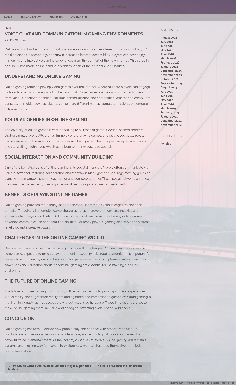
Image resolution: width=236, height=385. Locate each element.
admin (24, 40)
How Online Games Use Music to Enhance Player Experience (50, 366)
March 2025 (168, 108)
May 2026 (167, 50)
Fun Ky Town (117, 6)
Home (8, 17)
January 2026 (169, 66)
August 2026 (169, 37)
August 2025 (169, 87)
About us (56, 17)
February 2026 (170, 62)
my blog (10, 27)
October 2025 (169, 79)
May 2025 (167, 100)
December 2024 (171, 120)
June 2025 (167, 95)
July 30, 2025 (12, 40)
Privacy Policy (31, 17)
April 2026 (167, 54)
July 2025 (167, 91)
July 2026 (167, 41)
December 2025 (171, 71)
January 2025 (169, 116)
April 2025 (167, 104)
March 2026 (168, 58)
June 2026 (167, 46)
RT (232, 383)
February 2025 (170, 112)
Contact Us (79, 17)
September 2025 (172, 83)
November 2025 (171, 75)
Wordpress (203, 383)
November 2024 (171, 125)
